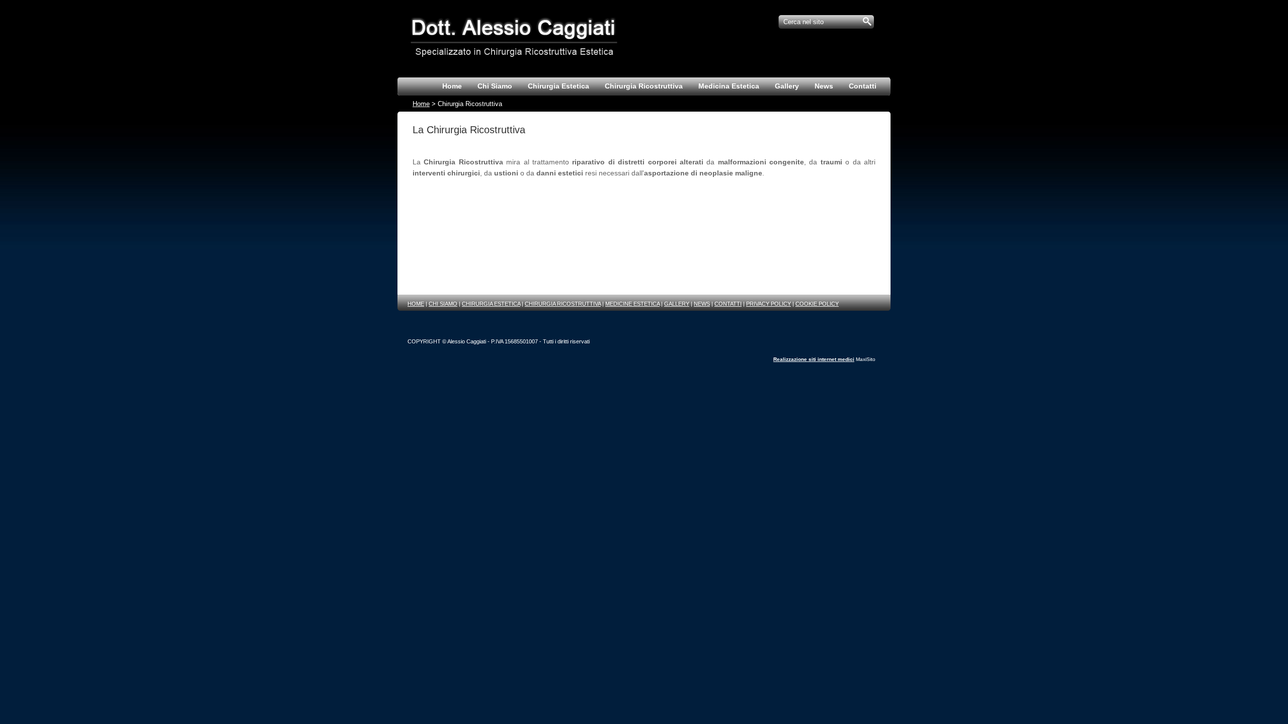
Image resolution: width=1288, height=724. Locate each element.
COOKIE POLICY (817, 304)
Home (421, 104)
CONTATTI (728, 304)
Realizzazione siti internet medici (813, 359)
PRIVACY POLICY (768, 304)
